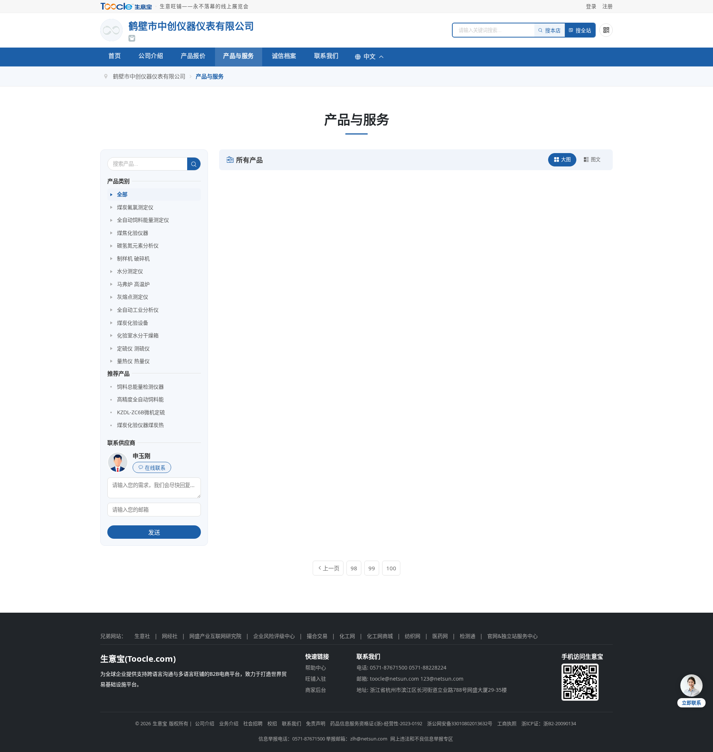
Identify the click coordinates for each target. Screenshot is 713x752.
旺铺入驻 (315, 678)
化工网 (347, 635)
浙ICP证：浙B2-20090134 (548, 723)
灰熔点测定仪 (132, 296)
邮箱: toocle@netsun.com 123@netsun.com (409, 678)
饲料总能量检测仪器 (140, 386)
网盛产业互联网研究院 (215, 635)
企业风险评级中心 (274, 635)
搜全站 (583, 30)
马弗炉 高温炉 (133, 284)
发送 (154, 532)
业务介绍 (228, 723)
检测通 (467, 635)
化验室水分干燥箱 (138, 335)
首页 (114, 56)
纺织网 (412, 635)
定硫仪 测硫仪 (133, 348)
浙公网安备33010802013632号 (459, 723)
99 (371, 568)
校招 (272, 723)
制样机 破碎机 (133, 258)
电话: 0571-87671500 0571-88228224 (401, 667)
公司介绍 (151, 56)
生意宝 (160, 723)
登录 (591, 6)
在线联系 (155, 468)
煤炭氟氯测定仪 (135, 207)
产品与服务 (238, 56)
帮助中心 (315, 667)
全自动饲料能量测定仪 (143, 219)
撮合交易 (317, 635)
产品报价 (193, 56)
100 (391, 568)
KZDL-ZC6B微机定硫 (141, 412)
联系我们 (326, 56)
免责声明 (315, 723)
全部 (122, 194)
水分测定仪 (130, 271)
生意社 (142, 635)
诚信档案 (284, 56)
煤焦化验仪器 (132, 232)
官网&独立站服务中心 (512, 635)
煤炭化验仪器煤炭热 (140, 424)
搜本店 (553, 30)
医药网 (440, 635)
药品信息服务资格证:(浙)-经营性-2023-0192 (376, 723)
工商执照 (507, 723)
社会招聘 (253, 723)
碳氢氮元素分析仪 (138, 245)
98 (354, 568)
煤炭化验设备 (132, 322)
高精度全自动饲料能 (140, 399)
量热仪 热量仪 (133, 360)
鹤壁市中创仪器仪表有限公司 (149, 76)
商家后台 (315, 689)
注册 (607, 6)
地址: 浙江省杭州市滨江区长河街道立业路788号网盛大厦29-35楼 (431, 689)
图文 (595, 159)
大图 (566, 159)
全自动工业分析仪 (138, 309)
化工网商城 (380, 635)
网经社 (170, 635)
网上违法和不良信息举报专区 (421, 738)
